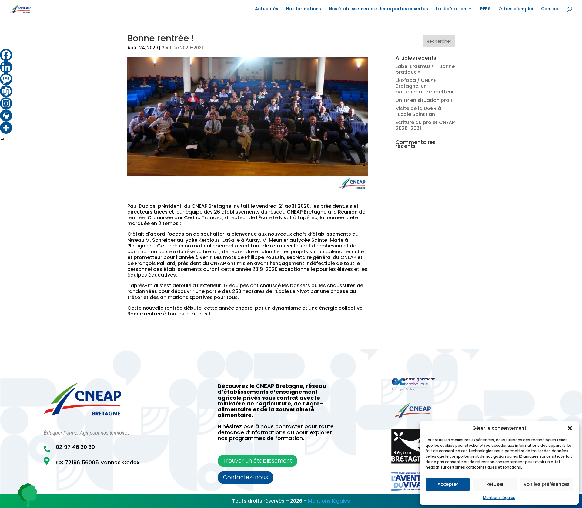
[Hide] (2, 139)
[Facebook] (6, 55)
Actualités (266, 9)
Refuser (495, 484)
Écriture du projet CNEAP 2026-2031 (425, 125)
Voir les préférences (546, 484)
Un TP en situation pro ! (424, 100)
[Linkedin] (6, 67)
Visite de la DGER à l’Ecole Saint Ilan (418, 111)
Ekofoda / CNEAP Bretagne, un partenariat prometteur (425, 86)
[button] (570, 428)
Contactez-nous (245, 477)
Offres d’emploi (515, 9)
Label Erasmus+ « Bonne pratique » (425, 69)
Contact (550, 9)
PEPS (485, 9)
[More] (6, 128)
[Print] (6, 115)
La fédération (451, 9)
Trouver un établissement (257, 460)
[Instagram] (6, 103)
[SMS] (6, 79)
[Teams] (6, 91)
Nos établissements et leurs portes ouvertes (378, 9)
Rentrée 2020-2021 (182, 48)
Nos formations (303, 9)
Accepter (447, 484)
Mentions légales (499, 497)
